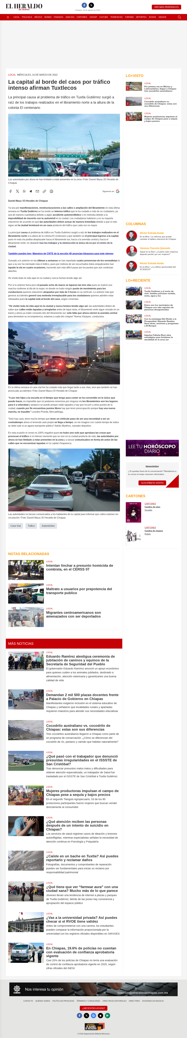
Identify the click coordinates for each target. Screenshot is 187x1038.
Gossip (93, 17)
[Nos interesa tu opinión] (93, 989)
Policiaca (27, 17)
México (38, 17)
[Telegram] (31, 191)
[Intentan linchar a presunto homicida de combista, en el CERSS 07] (26, 570)
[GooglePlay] (107, 1015)
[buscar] (179, 17)
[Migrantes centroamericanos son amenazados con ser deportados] (26, 617)
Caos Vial (16, 526)
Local (16, 17)
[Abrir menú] (8, 17)
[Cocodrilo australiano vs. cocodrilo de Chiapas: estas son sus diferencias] (26, 733)
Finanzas (58, 17)
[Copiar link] (44, 191)
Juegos (162, 17)
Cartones (82, 17)
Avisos (152, 17)
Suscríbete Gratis (152, 483)
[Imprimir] (51, 191)
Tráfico (31, 526)
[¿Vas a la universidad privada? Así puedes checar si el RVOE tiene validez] (26, 925)
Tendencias (116, 17)
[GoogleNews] (93, 1015)
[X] (91, 5)
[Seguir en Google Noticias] (117, 191)
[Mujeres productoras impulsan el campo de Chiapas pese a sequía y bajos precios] (26, 799)
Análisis (70, 17)
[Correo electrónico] (37, 191)
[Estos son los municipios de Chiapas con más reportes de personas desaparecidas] (134, 305)
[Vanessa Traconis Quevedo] (131, 251)
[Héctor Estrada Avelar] (131, 236)
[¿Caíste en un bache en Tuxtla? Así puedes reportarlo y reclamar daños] (26, 864)
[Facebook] (84, 5)
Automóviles (48, 526)
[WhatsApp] (24, 191)
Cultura (103, 17)
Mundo (47, 17)
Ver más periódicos (166, 7)
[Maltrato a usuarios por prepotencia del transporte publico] (26, 593)
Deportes (141, 17)
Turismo (129, 17)
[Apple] (100, 1015)
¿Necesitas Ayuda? (93, 1008)
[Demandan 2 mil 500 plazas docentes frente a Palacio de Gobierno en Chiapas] (26, 703)
